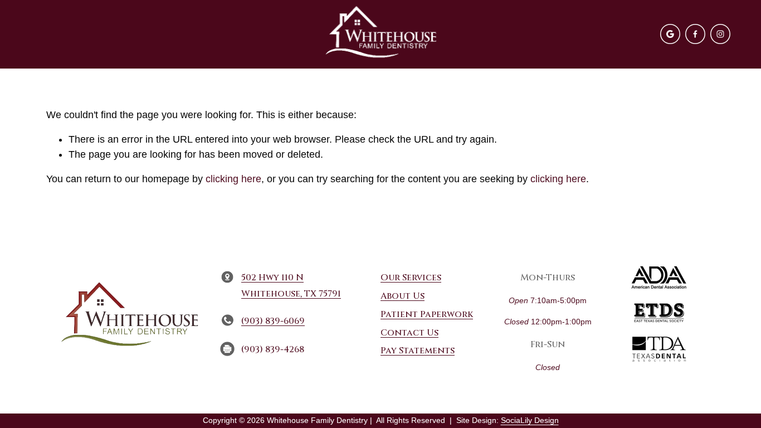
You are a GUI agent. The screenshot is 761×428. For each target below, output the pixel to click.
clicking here (233, 178)
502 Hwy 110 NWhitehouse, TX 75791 (291, 285)
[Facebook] (695, 34)
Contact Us (409, 333)
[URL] (670, 34)
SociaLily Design (530, 420)
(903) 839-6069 (273, 321)
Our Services (410, 277)
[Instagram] (720, 34)
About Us (402, 296)
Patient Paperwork (426, 314)
